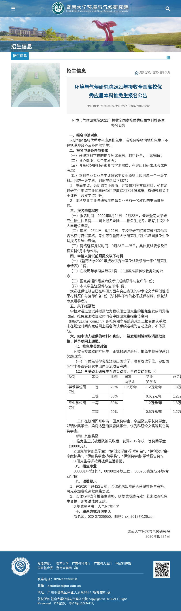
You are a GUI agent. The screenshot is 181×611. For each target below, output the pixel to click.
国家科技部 (123, 563)
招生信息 (164, 72)
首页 (155, 72)
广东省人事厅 (103, 563)
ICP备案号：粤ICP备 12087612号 (74, 603)
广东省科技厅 (81, 563)
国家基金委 (45, 568)
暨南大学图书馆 (67, 568)
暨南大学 (62, 563)
